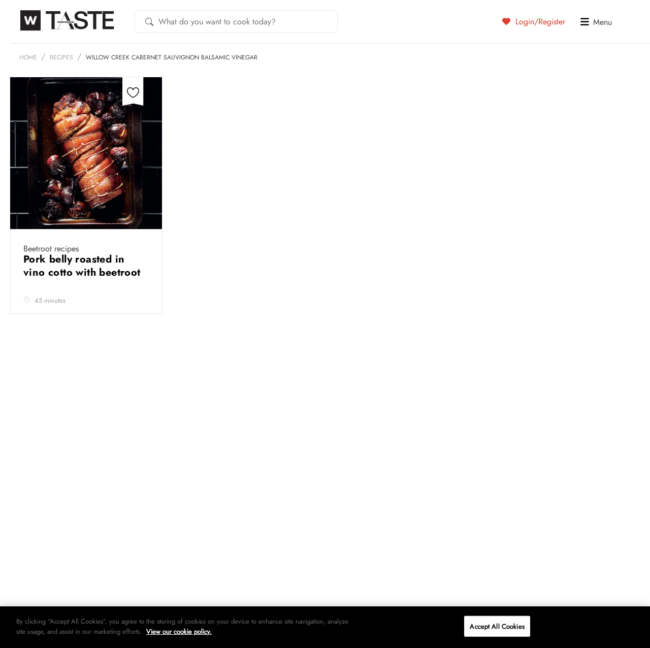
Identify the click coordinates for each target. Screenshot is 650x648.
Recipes (61, 57)
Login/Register (539, 21)
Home (28, 57)
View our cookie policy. (179, 631)
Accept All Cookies (497, 626)
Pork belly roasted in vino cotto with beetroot (83, 266)
